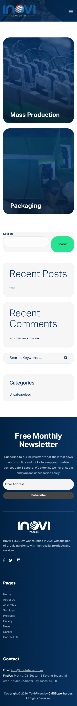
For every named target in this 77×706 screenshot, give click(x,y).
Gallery (8, 621)
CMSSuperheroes (60, 693)
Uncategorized (20, 394)
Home (7, 594)
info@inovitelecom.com (27, 670)
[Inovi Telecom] (19, 11)
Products (9, 615)
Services (9, 610)
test (12, 288)
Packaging (25, 206)
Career (7, 632)
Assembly (9, 605)
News (6, 626)
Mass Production (35, 115)
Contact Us (10, 637)
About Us (9, 599)
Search (8, 233)
